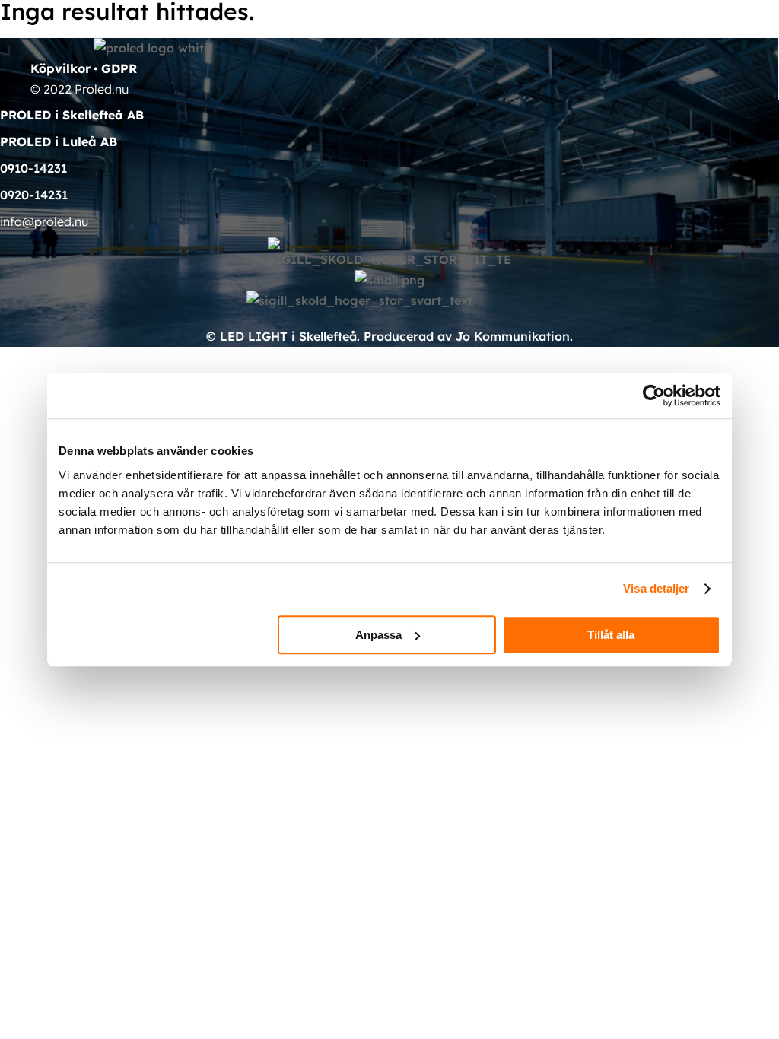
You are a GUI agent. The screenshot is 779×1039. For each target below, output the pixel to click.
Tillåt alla (610, 634)
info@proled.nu (44, 221)
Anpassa (378, 634)
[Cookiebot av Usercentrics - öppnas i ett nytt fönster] (653, 395)
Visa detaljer (656, 588)
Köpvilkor (60, 68)
